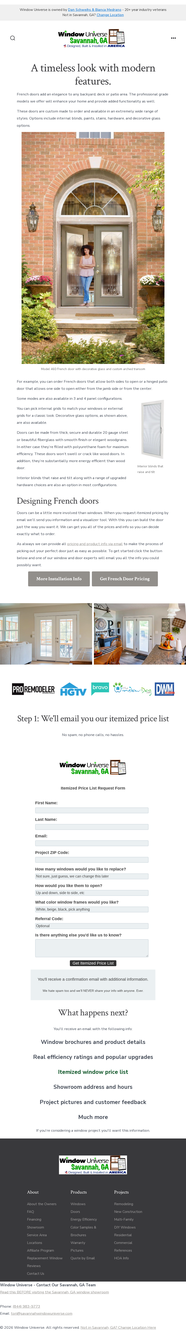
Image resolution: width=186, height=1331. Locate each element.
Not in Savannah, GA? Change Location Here (118, 1327)
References (123, 1250)
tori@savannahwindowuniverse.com (41, 1313)
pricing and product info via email (95, 543)
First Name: (46, 803)
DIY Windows (125, 1227)
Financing (34, 1219)
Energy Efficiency (84, 1219)
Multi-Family (124, 1219)
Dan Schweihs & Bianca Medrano (94, 9)
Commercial (123, 1243)
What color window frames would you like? (77, 902)
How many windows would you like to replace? (80, 869)
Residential (123, 1235)
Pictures (77, 1250)
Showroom (35, 1227)
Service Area (37, 1235)
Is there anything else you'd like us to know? (78, 935)
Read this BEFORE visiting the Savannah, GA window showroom (54, 1292)
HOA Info (121, 1258)
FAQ (30, 1211)
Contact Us (35, 1273)
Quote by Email (83, 1258)
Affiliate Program (40, 1250)
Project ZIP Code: (52, 852)
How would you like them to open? (68, 885)
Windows (78, 1204)
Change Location (110, 15)
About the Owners (41, 1204)
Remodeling (123, 1204)
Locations (34, 1243)
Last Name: (46, 819)
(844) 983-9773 (26, 1306)
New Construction (128, 1211)
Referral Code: (49, 919)
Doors (75, 1211)
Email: (41, 836)
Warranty (78, 1243)
